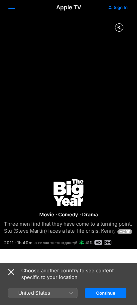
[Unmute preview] (119, 28)
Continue (105, 293)
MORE (124, 231)
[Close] (11, 272)
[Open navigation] (15, 7)
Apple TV (68, 7)
